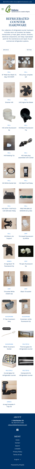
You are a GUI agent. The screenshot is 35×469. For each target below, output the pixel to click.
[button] (17, 459)
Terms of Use (17, 454)
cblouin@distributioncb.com (17, 425)
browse (6, 50)
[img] (17, 430)
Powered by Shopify (17, 465)
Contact (17, 443)
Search (17, 446)
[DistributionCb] (17, 9)
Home (17, 440)
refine (29, 50)
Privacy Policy (17, 452)
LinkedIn (18, 449)
